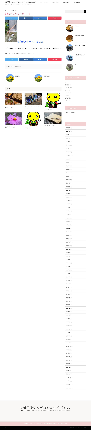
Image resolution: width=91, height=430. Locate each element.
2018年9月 (68, 311)
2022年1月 (68, 238)
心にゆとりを (27, 127)
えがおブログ (14, 10)
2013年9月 (68, 381)
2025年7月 (68, 162)
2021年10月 (68, 249)
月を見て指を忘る (48, 109)
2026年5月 (68, 134)
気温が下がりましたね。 (10, 127)
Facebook (6, 428)
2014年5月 (68, 353)
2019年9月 (68, 280)
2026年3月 (68, 141)
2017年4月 (68, 315)
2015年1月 (68, 342)
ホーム (66, 82)
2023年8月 (68, 190)
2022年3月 (68, 231)
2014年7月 (68, 349)
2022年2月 (68, 235)
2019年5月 (68, 294)
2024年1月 (68, 172)
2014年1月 (68, 367)
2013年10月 (68, 377)
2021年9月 (68, 252)
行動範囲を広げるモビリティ (80, 55)
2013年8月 (68, 384)
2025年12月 (68, 152)
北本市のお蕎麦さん (9, 107)
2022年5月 (68, 224)
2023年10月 (68, 183)
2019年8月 (68, 283)
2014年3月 (68, 360)
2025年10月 (68, 155)
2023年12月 (68, 176)
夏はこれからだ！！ (79, 35)
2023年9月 (68, 186)
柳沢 (12, 66)
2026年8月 (68, 127)
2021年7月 (68, 259)
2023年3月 (68, 207)
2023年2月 (68, 211)
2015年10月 (68, 336)
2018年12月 (68, 308)
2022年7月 (68, 218)
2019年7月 (68, 287)
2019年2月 (68, 304)
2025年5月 (68, 169)
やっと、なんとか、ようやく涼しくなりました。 (33, 107)
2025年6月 (68, 165)
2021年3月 (68, 273)
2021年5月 (68, 266)
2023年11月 (68, 179)
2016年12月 (68, 325)
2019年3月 (68, 301)
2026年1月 (68, 148)
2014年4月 (68, 356)
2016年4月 (68, 329)
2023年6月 (68, 197)
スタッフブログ (55, 2)
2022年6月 (68, 221)
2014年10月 (68, 346)
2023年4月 (68, 204)
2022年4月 (68, 228)
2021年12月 (68, 242)
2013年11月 (68, 374)
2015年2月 (68, 339)
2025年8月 (68, 159)
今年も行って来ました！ (49, 125)
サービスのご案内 (32, 2)
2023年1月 (68, 214)
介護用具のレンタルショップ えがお (18, 2)
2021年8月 (68, 256)
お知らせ (66, 95)
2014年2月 (68, 363)
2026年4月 (68, 138)
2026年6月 (68, 131)
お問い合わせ (77, 2)
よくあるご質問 (66, 2)
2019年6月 (68, 290)
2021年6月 (68, 263)
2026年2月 (68, 145)
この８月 (77, 26)
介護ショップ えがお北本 (70, 112)
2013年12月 (68, 370)
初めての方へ (67, 84)
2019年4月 (68, 297)
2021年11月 (68, 245)
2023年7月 (68, 193)
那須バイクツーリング (80, 45)
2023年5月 (68, 200)
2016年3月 (68, 332)
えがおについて (44, 2)
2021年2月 (68, 277)
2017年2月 (68, 322)
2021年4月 (68, 270)
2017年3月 (68, 318)
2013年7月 (68, 388)
